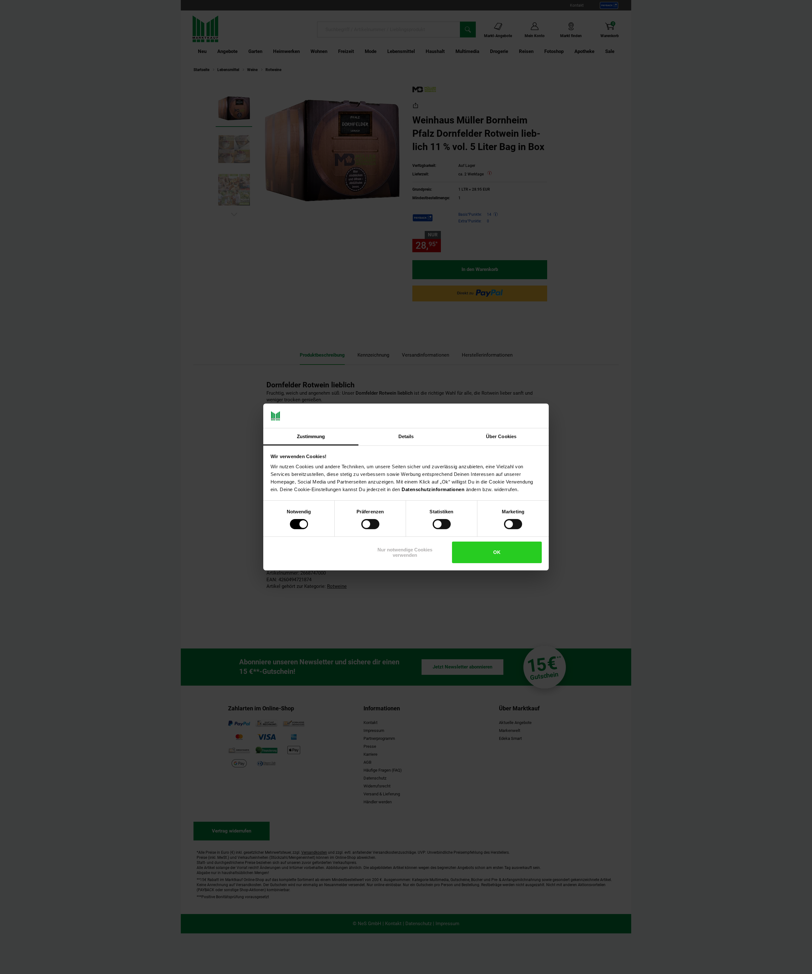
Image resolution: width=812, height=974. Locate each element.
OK (497, 552)
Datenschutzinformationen (433, 489)
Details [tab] (406, 436)
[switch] (370, 524)
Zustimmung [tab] (311, 436)
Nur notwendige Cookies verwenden (404, 552)
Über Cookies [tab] (501, 436)
